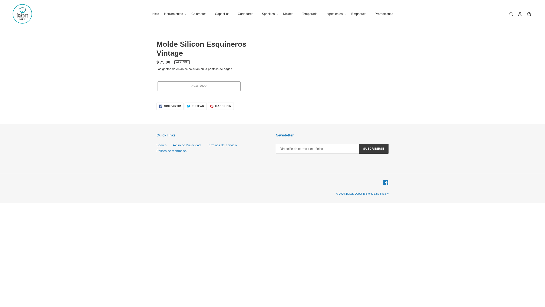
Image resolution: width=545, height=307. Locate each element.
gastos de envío (173, 69)
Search (161, 145)
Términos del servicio (222, 145)
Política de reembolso (171, 151)
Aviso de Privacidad (187, 145)
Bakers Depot (354, 193)
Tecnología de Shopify (376, 193)
